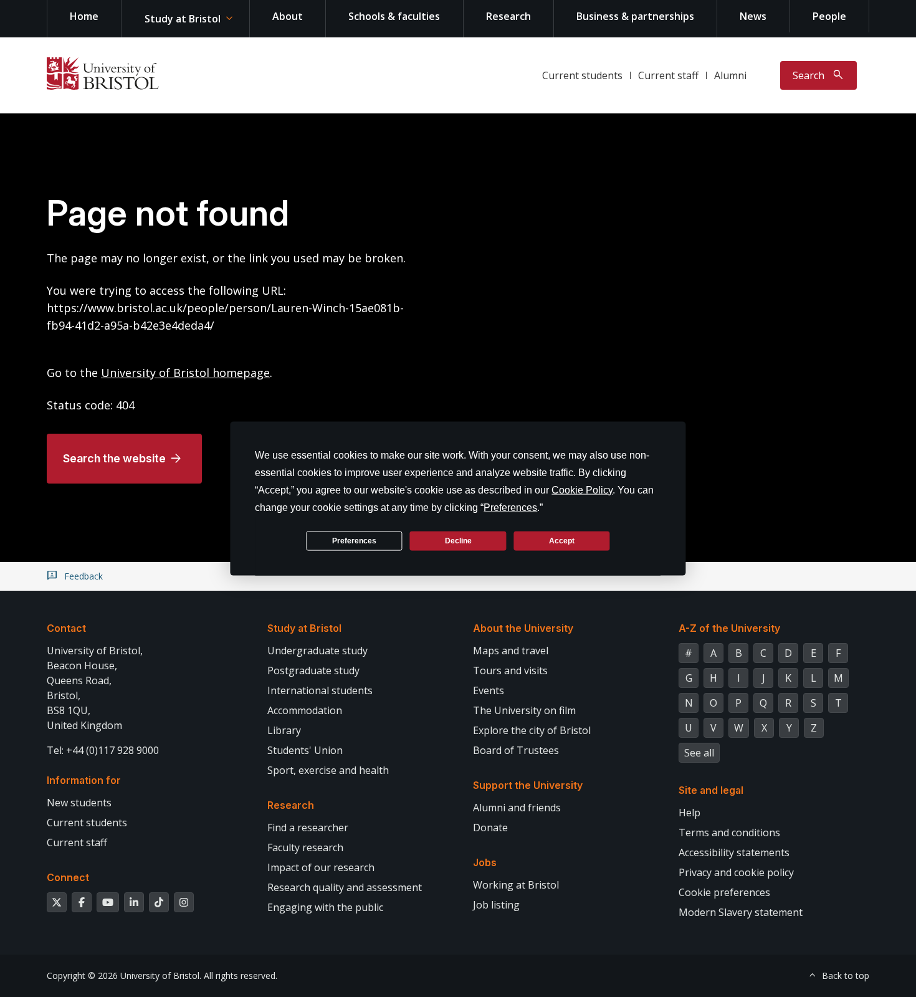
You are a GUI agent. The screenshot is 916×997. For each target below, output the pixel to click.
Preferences (354, 540)
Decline (458, 540)
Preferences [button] (510, 507)
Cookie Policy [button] (582, 490)
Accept (562, 540)
